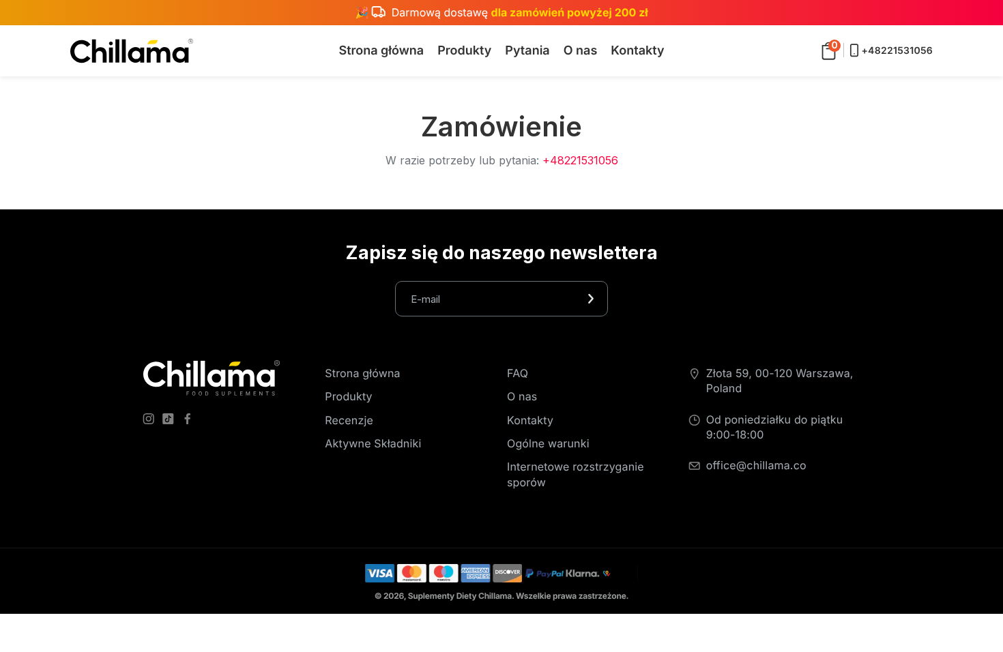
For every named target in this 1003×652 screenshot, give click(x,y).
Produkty (348, 396)
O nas (522, 396)
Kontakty (530, 420)
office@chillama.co (756, 465)
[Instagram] (151, 421)
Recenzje (349, 420)
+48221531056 (580, 160)
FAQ (517, 373)
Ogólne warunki (548, 443)
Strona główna (362, 373)
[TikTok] (170, 421)
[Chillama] (131, 50)
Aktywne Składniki (373, 443)
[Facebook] (190, 421)
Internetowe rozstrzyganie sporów (575, 474)
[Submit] (590, 299)
